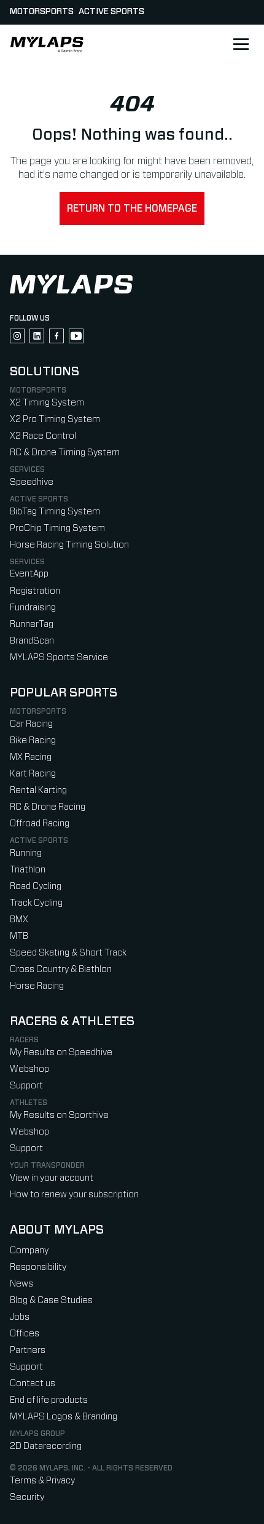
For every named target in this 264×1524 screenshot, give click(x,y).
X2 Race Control (43, 436)
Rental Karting (38, 790)
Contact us (32, 1383)
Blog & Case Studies (51, 1300)
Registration (35, 591)
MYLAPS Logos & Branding (63, 1416)
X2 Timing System (47, 402)
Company (29, 1250)
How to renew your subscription (74, 1194)
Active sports (111, 11)
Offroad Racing (39, 823)
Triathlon (27, 869)
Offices (24, 1333)
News (21, 1283)
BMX (19, 919)
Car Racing (31, 723)
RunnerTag (31, 624)
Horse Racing (37, 986)
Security (27, 1497)
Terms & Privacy (42, 1480)
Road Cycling (35, 886)
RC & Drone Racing (47, 807)
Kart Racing (33, 773)
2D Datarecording (46, 1446)
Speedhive (31, 482)
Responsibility (38, 1267)
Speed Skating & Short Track (68, 952)
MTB (19, 936)
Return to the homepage (132, 208)
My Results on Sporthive (59, 1115)
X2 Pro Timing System (55, 419)
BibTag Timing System (55, 511)
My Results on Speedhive (61, 1052)
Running (26, 853)
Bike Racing (33, 740)
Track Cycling (36, 903)
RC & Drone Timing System (65, 452)
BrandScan (32, 640)
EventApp (29, 573)
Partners (27, 1350)
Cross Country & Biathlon (61, 969)
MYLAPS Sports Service (59, 657)
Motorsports (42, 11)
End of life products (49, 1400)
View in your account (51, 1178)
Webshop (29, 1069)
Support (26, 1085)
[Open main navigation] (240, 44)
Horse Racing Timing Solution (69, 544)
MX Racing (31, 757)
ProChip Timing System (57, 528)
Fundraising (33, 607)
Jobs (19, 1317)
